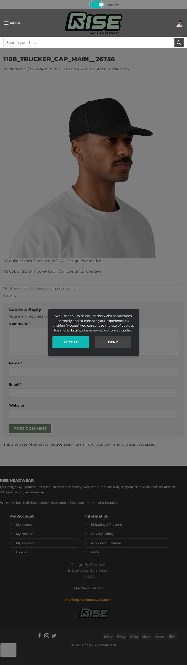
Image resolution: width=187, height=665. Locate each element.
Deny (113, 342)
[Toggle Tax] (97, 4)
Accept (70, 342)
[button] (11, 23)
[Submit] (179, 42)
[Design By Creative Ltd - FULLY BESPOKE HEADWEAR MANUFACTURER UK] (93, 23)
